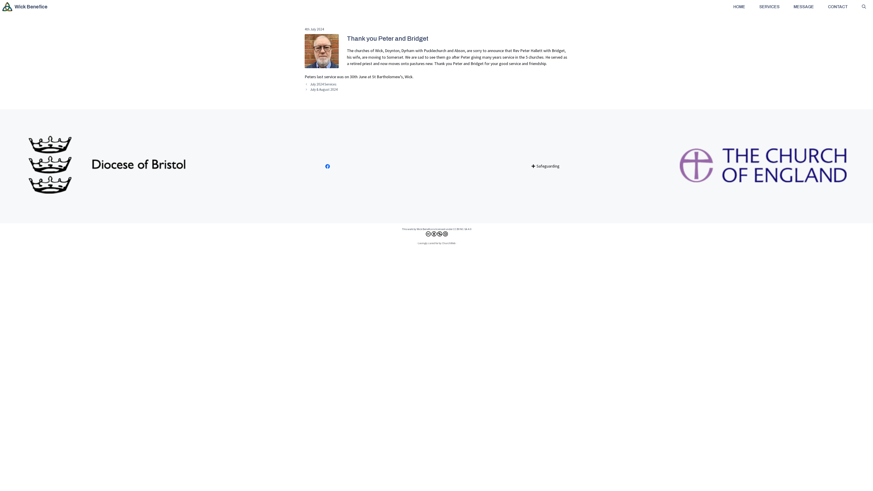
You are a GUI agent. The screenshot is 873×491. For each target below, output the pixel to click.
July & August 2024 (324, 89)
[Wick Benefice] (7, 7)
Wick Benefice (31, 7)
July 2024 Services (323, 84)
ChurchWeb (448, 243)
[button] (864, 7)
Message (804, 7)
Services (769, 7)
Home (739, 7)
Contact (838, 7)
